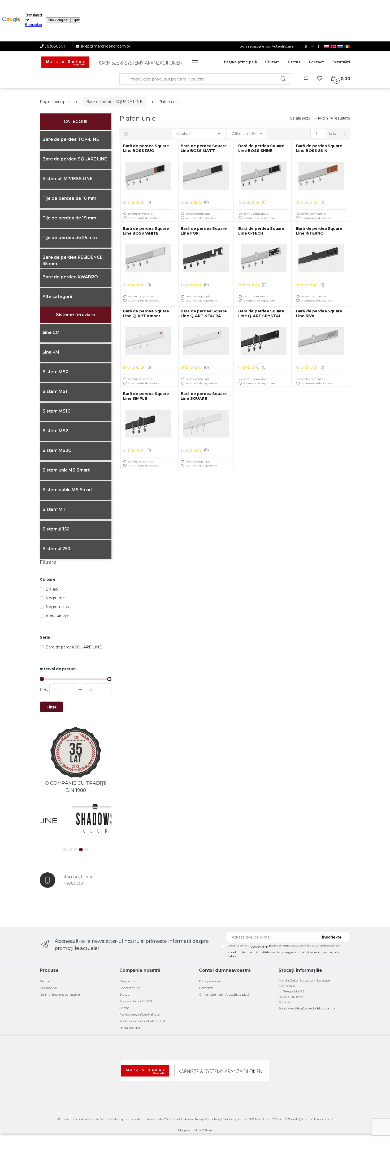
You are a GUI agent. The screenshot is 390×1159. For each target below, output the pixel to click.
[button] (308, 46)
